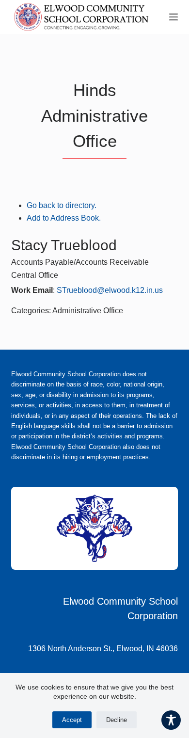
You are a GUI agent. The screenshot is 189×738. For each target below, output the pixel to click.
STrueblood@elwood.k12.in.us (110, 290)
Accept (72, 719)
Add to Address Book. (64, 218)
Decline (116, 719)
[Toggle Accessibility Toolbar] (171, 720)
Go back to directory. (61, 205)
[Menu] (173, 17)
